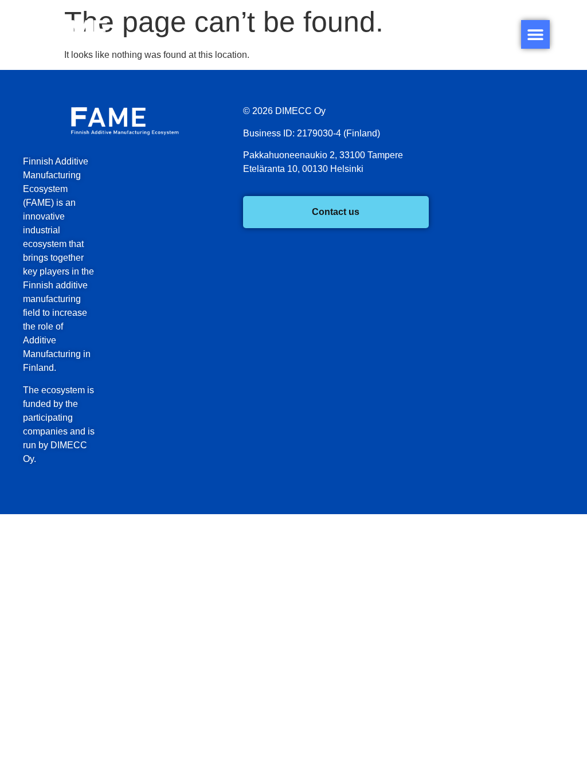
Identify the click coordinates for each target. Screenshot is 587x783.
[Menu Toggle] (535, 34)
